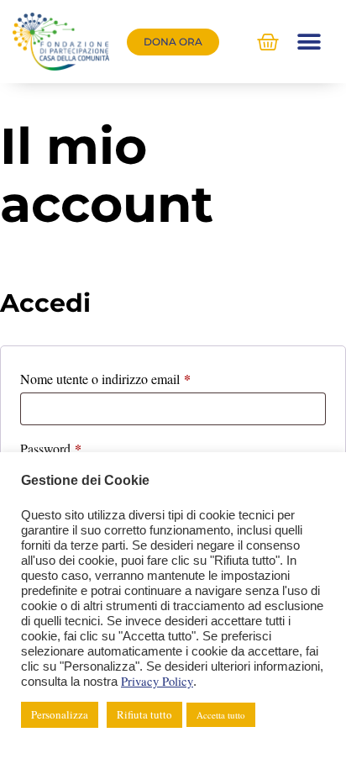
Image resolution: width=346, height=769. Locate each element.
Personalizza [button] (59, 714)
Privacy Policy (157, 681)
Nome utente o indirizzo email (129, 377)
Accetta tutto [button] (221, 714)
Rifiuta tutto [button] (144, 714)
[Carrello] (268, 42)
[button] (309, 42)
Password (75, 446)
